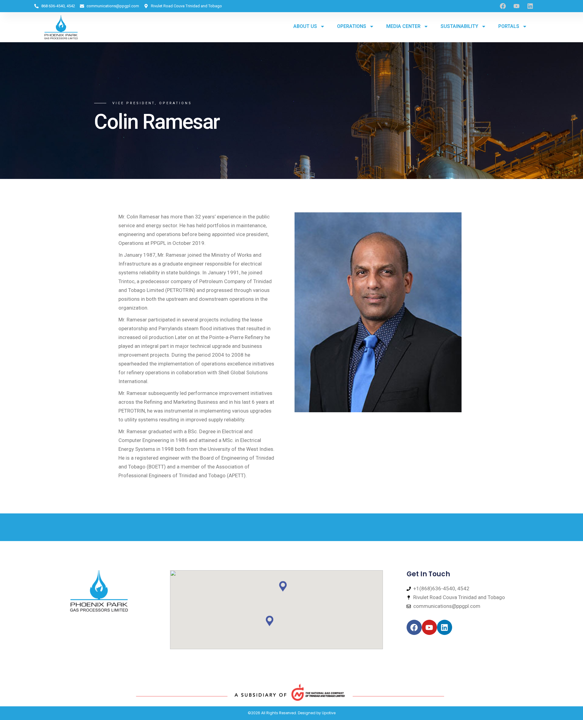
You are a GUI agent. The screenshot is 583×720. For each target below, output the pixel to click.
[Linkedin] (530, 6)
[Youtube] (516, 6)
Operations (351, 26)
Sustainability (459, 26)
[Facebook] (414, 627)
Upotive (329, 712)
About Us (305, 26)
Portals (508, 26)
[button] (283, 586)
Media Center (403, 26)
